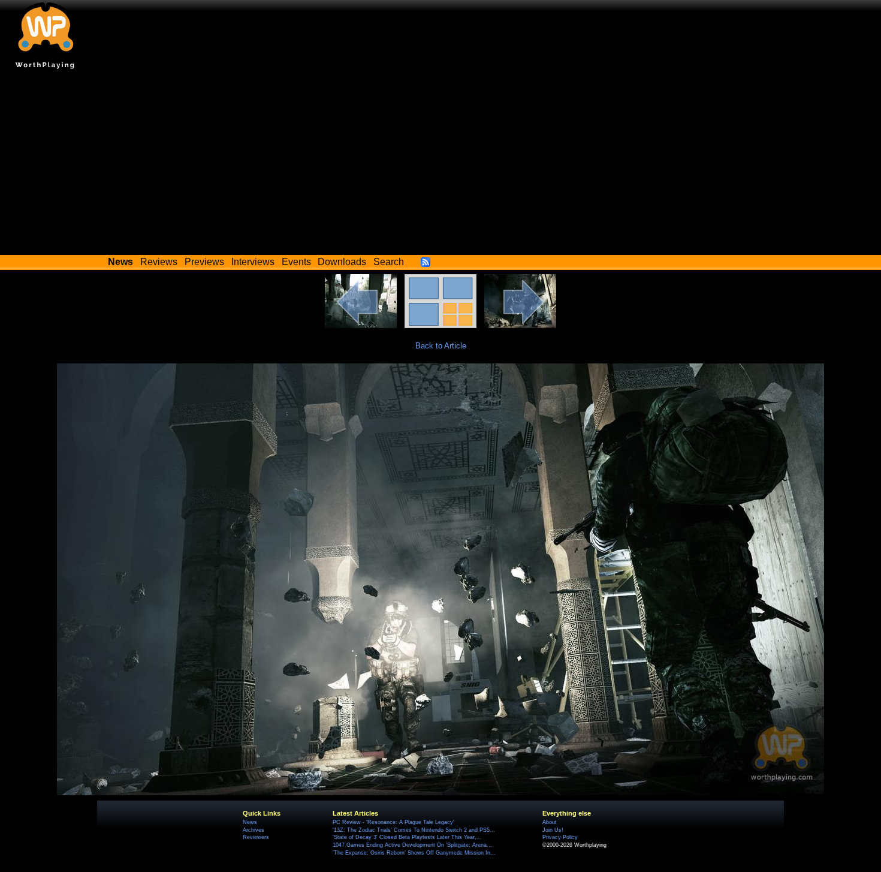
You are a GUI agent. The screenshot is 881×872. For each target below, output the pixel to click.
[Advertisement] (440, 165)
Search (388, 262)
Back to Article (440, 345)
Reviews (158, 262)
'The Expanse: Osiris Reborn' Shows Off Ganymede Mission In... (414, 853)
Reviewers (256, 837)
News (250, 822)
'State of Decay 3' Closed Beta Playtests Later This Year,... (407, 837)
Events (296, 262)
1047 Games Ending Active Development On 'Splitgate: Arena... (412, 845)
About (549, 822)
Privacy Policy (560, 837)
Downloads (342, 262)
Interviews (252, 262)
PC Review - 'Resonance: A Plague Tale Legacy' (393, 822)
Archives (253, 830)
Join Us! (552, 830)
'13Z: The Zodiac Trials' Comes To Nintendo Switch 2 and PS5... (414, 830)
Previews (204, 262)
